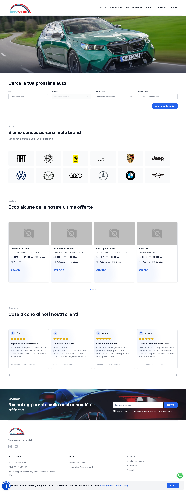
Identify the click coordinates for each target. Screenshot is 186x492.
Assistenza (137, 7)
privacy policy (167, 411)
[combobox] (28, 96)
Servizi (149, 7)
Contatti (173, 7)
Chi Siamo (161, 7)
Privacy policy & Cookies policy (114, 485)
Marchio (11, 91)
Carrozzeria (100, 91)
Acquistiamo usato (119, 7)
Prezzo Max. (143, 91)
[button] (6, 485)
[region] (93, 256)
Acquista (102, 7)
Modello (55, 91)
